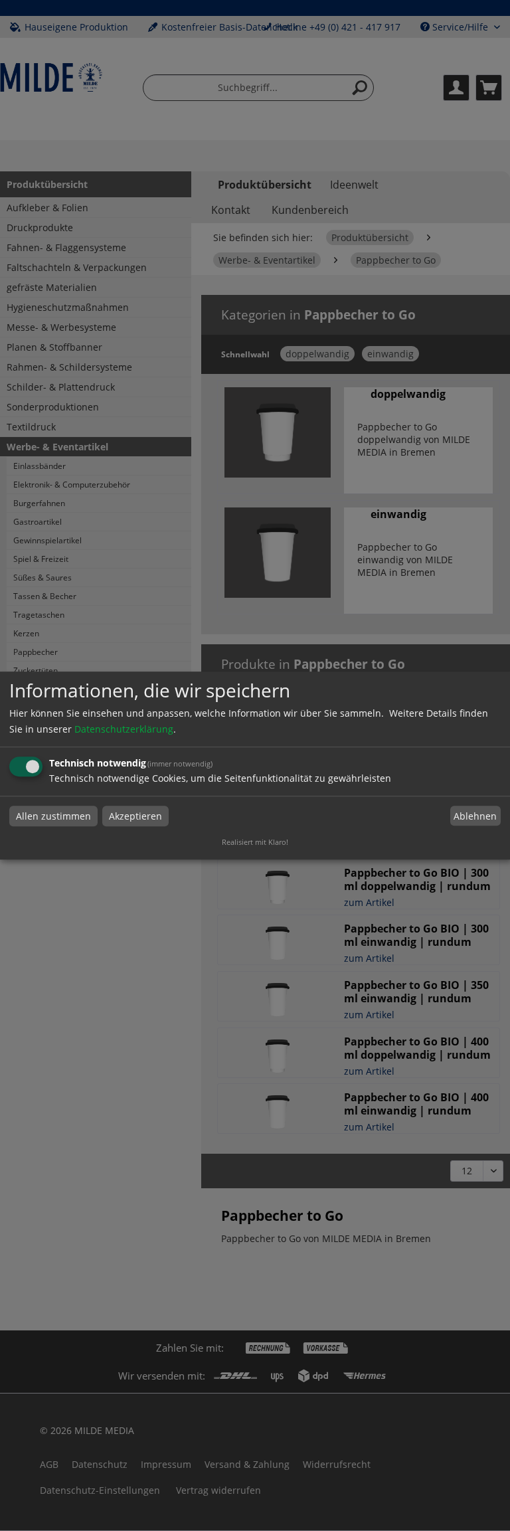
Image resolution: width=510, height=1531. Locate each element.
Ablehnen (475, 816)
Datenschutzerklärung (123, 729)
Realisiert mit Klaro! (255, 842)
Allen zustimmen (53, 816)
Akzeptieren (135, 816)
